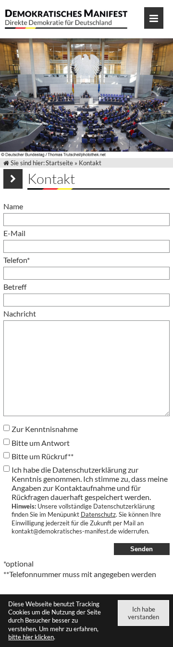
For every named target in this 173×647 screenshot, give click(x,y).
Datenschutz (98, 514)
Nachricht (19, 313)
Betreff (14, 286)
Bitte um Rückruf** (43, 456)
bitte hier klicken (31, 637)
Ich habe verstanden (143, 613)
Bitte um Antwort (41, 442)
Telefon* (16, 259)
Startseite (59, 163)
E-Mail (14, 233)
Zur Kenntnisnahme (45, 428)
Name (13, 206)
